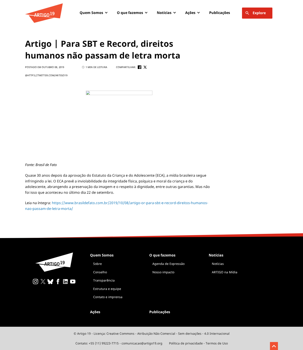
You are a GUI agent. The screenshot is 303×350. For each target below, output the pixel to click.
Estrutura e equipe (107, 289)
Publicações (219, 12)
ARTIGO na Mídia (224, 272)
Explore (259, 12)
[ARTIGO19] (44, 13)
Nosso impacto (163, 272)
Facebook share (139, 67)
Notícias (218, 264)
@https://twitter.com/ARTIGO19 (46, 75)
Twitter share (145, 67)
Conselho (100, 272)
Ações (190, 12)
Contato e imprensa (107, 297)
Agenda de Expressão (168, 264)
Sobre (97, 264)
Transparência (104, 280)
